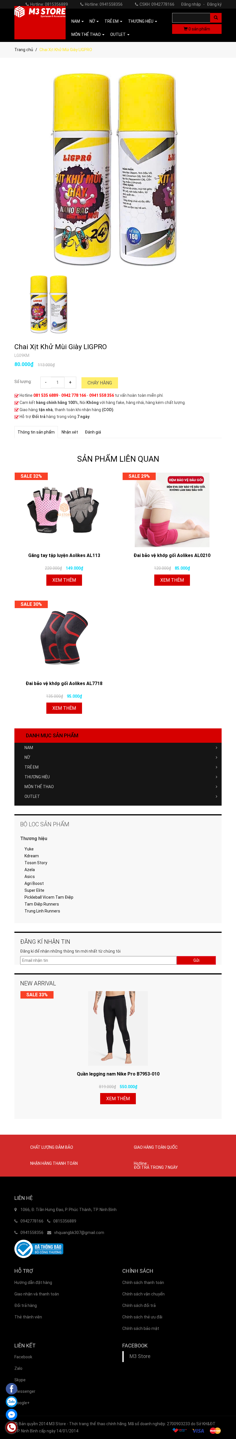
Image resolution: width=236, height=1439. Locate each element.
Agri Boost (34, 883)
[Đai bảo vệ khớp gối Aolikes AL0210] (172, 510)
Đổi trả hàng (25, 1305)
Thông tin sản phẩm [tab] (36, 432)
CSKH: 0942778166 (157, 4)
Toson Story (35, 862)
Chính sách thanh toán (143, 1282)
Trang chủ (23, 49)
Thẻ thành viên (28, 1317)
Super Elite (34, 890)
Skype (20, 1380)
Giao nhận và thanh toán (36, 1294)
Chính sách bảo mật (140, 1328)
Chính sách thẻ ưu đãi (142, 1317)
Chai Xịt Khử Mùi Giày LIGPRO (60, 347)
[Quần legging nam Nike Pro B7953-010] (118, 1028)
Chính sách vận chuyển (143, 1294)
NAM (28, 747)
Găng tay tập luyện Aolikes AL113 (64, 555)
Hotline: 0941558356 (104, 4)
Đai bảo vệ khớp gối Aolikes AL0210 (172, 555)
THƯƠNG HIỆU (37, 777)
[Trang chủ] (40, 22)
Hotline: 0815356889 (49, 4)
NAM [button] (76, 21)
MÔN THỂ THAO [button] (86, 34)
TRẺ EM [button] (111, 21)
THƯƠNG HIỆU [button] (141, 21)
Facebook (23, 1357)
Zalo (18, 1368)
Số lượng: (23, 381)
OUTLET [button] (118, 34)
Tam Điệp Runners (41, 904)
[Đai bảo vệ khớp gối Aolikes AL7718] (64, 638)
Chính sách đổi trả (139, 1305)
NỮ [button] (93, 21)
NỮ (27, 757)
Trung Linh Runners (42, 911)
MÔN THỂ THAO (39, 786)
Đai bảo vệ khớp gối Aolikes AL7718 (64, 683)
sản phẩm (199, 29)
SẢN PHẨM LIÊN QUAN (118, 459)
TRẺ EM (31, 767)
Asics (29, 876)
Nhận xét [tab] (70, 432)
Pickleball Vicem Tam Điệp (48, 897)
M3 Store (140, 1356)
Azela (29, 869)
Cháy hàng (99, 383)
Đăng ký (214, 4)
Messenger (24, 1391)
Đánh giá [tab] (93, 432)
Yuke (29, 849)
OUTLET (32, 796)
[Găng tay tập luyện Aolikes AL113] (64, 510)
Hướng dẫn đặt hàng (33, 1282)
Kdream (31, 856)
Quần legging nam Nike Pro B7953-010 (118, 1074)
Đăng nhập (193, 4)
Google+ (22, 1403)
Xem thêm (64, 580)
